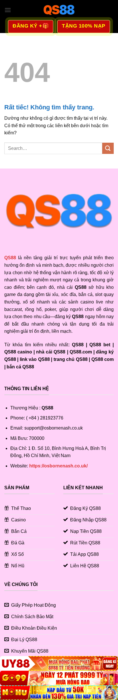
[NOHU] (59, 692)
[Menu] (7, 10)
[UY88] (59, 663)
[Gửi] (108, 148)
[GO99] (59, 678)
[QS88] (59, 10)
